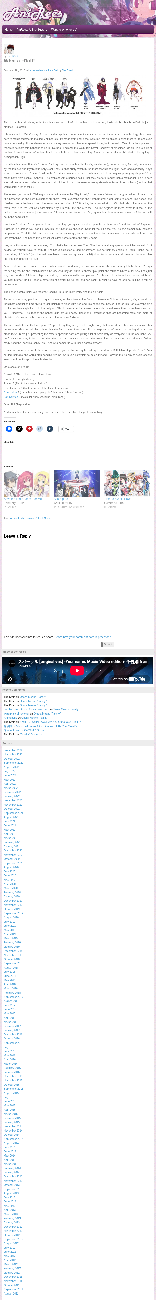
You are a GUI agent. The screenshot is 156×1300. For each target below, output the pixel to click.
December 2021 (13, 800)
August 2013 (11, 1193)
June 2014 (10, 1151)
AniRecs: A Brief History (32, 29)
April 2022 (10, 783)
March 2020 (11, 888)
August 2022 (11, 767)
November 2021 (13, 804)
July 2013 (9, 1197)
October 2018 (12, 959)
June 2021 (10, 825)
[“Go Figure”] (77, 483)
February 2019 (12, 942)
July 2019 (9, 921)
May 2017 (9, 1013)
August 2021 (11, 817)
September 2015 (13, 1088)
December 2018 (13, 950)
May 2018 (9, 980)
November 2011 (13, 1281)
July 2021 (9, 821)
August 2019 (11, 917)
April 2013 (10, 1209)
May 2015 (9, 1105)
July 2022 (9, 771)
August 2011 (11, 1293)
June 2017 (10, 1009)
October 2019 (12, 909)
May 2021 (9, 829)
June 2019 (10, 925)
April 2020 (10, 884)
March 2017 (11, 1021)
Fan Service (11, 397)
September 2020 (13, 863)
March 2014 (11, 1163)
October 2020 (12, 858)
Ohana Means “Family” (33, 696)
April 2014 (10, 1159)
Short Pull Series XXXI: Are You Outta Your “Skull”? (50, 721)
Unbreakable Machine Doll (43, 70)
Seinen (48, 518)
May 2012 (9, 1256)
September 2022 (13, 762)
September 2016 (13, 1042)
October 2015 (12, 1084)
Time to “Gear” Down (117, 499)
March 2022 (11, 788)
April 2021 (10, 833)
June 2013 (10, 1201)
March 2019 (11, 938)
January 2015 (12, 1122)
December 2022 (13, 750)
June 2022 (10, 775)
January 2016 (12, 1072)
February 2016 (12, 1067)
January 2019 (12, 946)
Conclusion (10, 392)
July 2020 (9, 871)
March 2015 (11, 1113)
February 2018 (12, 992)
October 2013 (12, 1184)
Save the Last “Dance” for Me (23, 499)
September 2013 (13, 1189)
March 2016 (11, 1063)
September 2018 (13, 963)
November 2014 (13, 1130)
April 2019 (10, 934)
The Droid (12, 56)
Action (13, 518)
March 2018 (11, 988)
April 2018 (10, 984)
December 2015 (13, 1076)
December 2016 (13, 1034)
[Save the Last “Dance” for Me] (27, 483)
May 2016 (9, 1055)
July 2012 (9, 1247)
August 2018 (11, 967)
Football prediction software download (26, 709)
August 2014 (11, 1143)
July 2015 (9, 1097)
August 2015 (11, 1093)
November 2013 (13, 1180)
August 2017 (11, 1000)
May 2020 (9, 879)
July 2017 (9, 1005)
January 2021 (12, 846)
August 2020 (11, 867)
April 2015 (10, 1109)
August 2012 (11, 1243)
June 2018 (10, 975)
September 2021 (13, 813)
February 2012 (12, 1268)
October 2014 (12, 1134)
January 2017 (12, 1030)
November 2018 (13, 955)
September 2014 (13, 1138)
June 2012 (10, 1251)
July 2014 (9, 1147)
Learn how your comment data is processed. (83, 637)
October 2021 (12, 808)
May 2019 (9, 930)
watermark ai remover (16, 713)
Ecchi (21, 518)
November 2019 (13, 904)
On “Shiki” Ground (34, 730)
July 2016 (9, 1047)
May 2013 (9, 1205)
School (39, 518)
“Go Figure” (61, 499)
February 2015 (12, 1118)
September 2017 (13, 996)
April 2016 (10, 1059)
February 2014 (12, 1168)
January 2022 (12, 796)
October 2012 (12, 1235)
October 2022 (12, 758)
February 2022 (12, 792)
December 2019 (13, 900)
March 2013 (11, 1214)
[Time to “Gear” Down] (127, 483)
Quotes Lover (12, 730)
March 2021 (11, 838)
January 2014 (12, 1172)
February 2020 (12, 892)
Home (9, 29)
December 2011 (13, 1276)
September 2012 (13, 1239)
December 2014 (13, 1126)
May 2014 (9, 1155)
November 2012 (13, 1230)
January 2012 (12, 1272)
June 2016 (10, 1051)
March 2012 (11, 1264)
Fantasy (30, 518)
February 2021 (12, 842)
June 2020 (10, 875)
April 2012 (10, 1260)
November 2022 (13, 754)
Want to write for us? (64, 29)
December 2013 (13, 1176)
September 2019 (13, 913)
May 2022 (9, 779)
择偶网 (8, 726)
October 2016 (12, 1038)
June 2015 (10, 1101)
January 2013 (12, 1222)
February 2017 (12, 1026)
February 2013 (12, 1218)
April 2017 (10, 1017)
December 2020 (13, 850)
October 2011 (12, 1285)
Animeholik (10, 717)
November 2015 (13, 1080)
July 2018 (9, 971)
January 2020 (12, 896)
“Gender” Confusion (31, 734)
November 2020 (13, 854)
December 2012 (13, 1226)
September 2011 (13, 1289)
